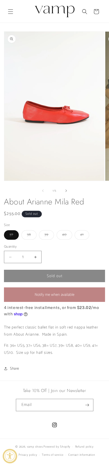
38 (32, 236)
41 (84, 236)
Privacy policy (28, 455)
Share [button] (14, 369)
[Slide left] (43, 191)
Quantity (10, 246)
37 (14, 236)
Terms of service (52, 455)
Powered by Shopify (56, 446)
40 (67, 236)
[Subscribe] (87, 405)
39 (49, 236)
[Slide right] (66, 191)
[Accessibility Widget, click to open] (10, 456)
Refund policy (84, 446)
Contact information (81, 455)
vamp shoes (35, 446)
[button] (10, 11)
